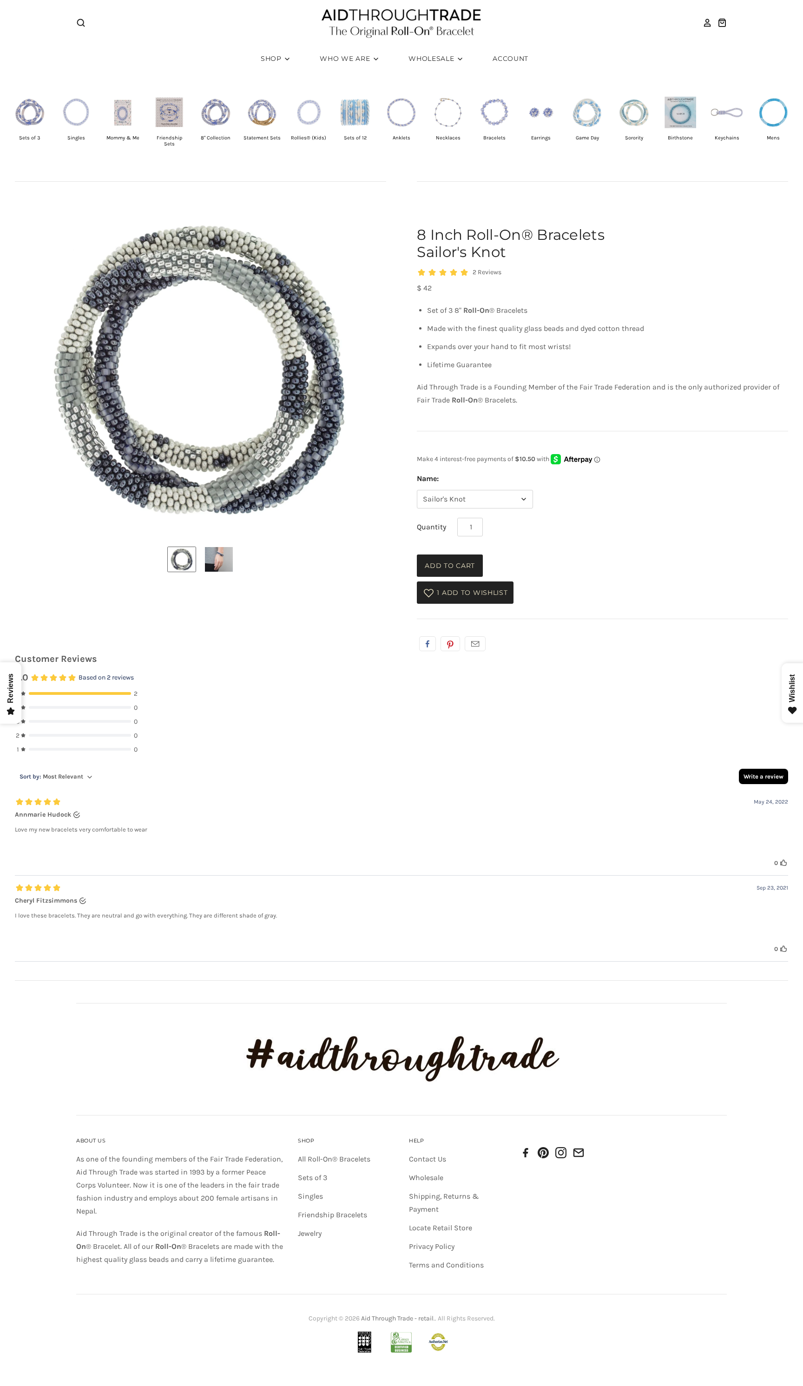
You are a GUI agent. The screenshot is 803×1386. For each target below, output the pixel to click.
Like (427, 643)
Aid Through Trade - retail (397, 1318)
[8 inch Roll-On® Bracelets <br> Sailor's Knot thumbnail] (182, 559)
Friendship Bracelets (332, 1214)
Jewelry (310, 1233)
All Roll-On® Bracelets (334, 1159)
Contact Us (427, 1159)
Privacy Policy (431, 1246)
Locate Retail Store (440, 1227)
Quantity (431, 526)
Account (510, 58)
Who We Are (346, 58)
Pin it (450, 643)
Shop (272, 58)
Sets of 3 (312, 1177)
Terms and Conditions (446, 1265)
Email (475, 643)
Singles (310, 1196)
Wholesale (432, 58)
